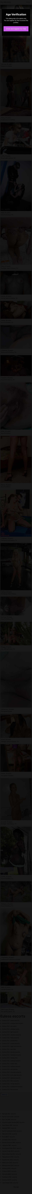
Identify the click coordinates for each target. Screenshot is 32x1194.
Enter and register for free (16, 29)
